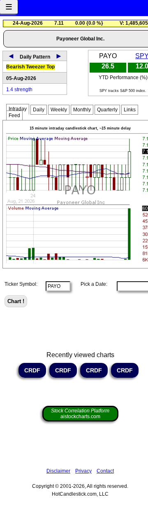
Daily (38, 110)
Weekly (59, 110)
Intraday (18, 109)
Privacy (83, 471)
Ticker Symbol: (21, 284)
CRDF (32, 370)
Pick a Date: (91, 284)
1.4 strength (19, 89)
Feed (14, 115)
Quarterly (107, 110)
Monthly (82, 110)
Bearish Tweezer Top (30, 67)
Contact (105, 471)
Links (130, 110)
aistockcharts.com (80, 413)
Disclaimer (58, 471)
